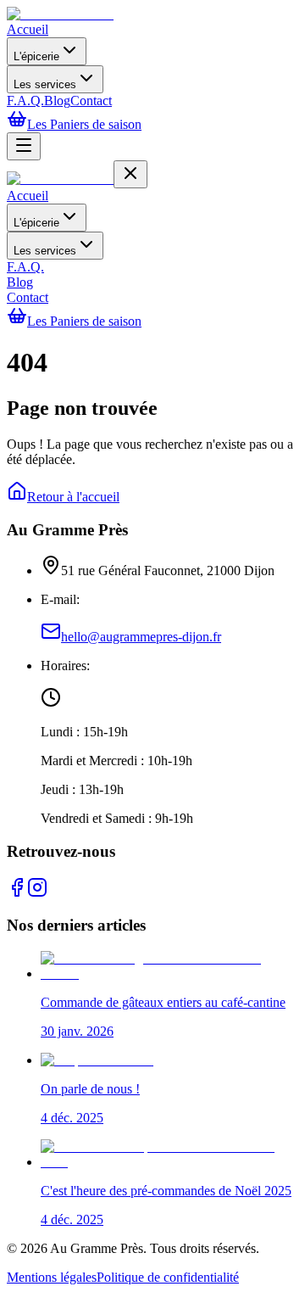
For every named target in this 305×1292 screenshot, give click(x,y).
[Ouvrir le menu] (24, 146)
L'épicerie (36, 56)
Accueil (27, 29)
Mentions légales (52, 1277)
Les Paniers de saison (84, 124)
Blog (57, 100)
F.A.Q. (25, 100)
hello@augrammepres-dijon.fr (141, 636)
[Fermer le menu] (130, 174)
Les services (45, 84)
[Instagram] (37, 893)
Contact (91, 100)
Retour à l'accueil (73, 496)
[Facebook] (17, 893)
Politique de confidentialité (168, 1277)
